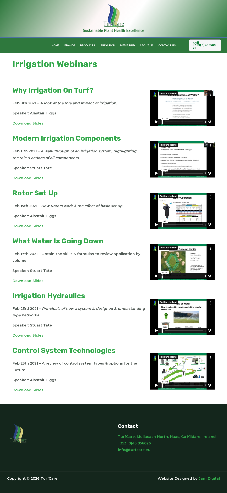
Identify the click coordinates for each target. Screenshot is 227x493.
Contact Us (167, 45)
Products (87, 45)
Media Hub (127, 45)
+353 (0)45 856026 (134, 443)
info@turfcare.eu (134, 450)
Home (55, 45)
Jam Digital (209, 478)
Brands (69, 45)
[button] (184, 45)
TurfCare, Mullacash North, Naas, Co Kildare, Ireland (167, 437)
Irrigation (107, 45)
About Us (146, 45)
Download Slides (27, 123)
